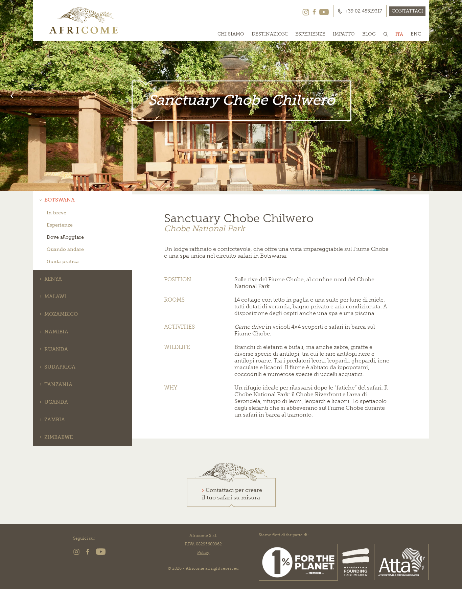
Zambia (54, 420)
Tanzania (58, 384)
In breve (56, 212)
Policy (203, 552)
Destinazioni (270, 34)
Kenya (53, 279)
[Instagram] (305, 11)
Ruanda (56, 349)
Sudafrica (59, 367)
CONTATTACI (407, 11)
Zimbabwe (58, 437)
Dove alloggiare (65, 237)
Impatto (344, 34)
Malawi (55, 296)
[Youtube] (324, 11)
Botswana (59, 200)
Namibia (56, 332)
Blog (369, 34)
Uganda (56, 402)
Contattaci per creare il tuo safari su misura (232, 494)
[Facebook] (314, 11)
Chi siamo (230, 34)
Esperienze (310, 34)
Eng (416, 34)
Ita (399, 34)
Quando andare (65, 249)
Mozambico (61, 314)
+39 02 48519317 (363, 11)
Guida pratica (63, 261)
